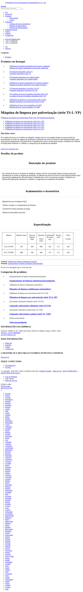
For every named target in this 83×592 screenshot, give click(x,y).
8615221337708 (6, 388)
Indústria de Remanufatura (19, 28)
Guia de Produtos (11, 377)
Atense (12, 20)
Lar (6, 12)
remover (8, 48)
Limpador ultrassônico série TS (20, 74)
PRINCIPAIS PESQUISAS (10, 373)
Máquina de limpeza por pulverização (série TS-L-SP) (33, 297)
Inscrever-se (5, 357)
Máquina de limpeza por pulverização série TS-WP (27, 102)
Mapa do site (57, 371)
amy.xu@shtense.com (8, 335)
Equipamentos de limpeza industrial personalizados (25, 263)
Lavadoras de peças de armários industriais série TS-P (28, 96)
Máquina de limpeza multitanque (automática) (30, 289)
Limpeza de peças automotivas (20, 24)
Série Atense (14, 18)
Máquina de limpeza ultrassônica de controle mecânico (28, 85)
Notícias (8, 33)
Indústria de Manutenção (18, 26)
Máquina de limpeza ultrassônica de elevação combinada (29, 68)
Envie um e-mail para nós (9, 149)
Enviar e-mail (5, 386)
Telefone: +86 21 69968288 (10, 333)
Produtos (8, 16)
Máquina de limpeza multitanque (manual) (22, 261)
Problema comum (11, 30)
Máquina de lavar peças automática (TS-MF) (25, 107)
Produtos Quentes (45, 371)
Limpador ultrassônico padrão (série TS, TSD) (30, 314)
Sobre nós (8, 14)
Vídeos (7, 31)
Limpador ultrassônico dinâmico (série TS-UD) (30, 306)
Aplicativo (8, 22)
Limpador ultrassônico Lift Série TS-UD (23, 90)
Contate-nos (9, 35)
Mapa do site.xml (11, 380)
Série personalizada (18, 322)
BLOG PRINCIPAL (70, 371)
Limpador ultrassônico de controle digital (23, 79)
